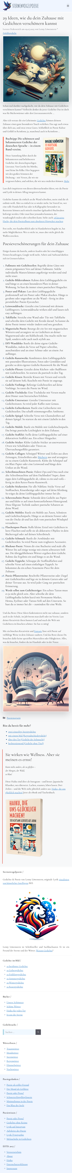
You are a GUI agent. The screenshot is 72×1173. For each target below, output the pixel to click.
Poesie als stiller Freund (18, 1084)
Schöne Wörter (14, 1006)
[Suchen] (38, 1032)
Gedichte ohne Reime (17, 1122)
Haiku (10, 1160)
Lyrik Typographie (15, 1134)
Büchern (42, 457)
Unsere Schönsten (15, 1002)
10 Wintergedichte (15, 982)
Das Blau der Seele (15, 1105)
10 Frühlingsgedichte (16, 974)
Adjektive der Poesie (16, 1130)
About (10, 1156)
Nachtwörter (13, 1069)
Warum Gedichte (44, 950)
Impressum (12, 1168)
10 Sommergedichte (16, 978)
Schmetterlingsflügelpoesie (19, 1097)
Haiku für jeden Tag (16, 1010)
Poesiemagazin (14, 717)
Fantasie (38, 631)
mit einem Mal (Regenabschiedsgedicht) (27, 735)
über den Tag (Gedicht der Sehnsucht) (26, 739)
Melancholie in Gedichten (19, 1138)
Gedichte (41, 120)
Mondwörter (12, 1052)
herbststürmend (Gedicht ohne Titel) (26, 743)
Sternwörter (12, 1056)
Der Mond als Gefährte (17, 1089)
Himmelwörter (14, 1065)
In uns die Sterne (15, 1014)
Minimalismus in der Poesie (20, 1101)
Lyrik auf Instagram (16, 1126)
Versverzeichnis (14, 1152)
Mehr (66, 181)
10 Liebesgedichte (15, 970)
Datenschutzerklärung (17, 1164)
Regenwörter (13, 1061)
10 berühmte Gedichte (17, 966)
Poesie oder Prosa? (15, 1093)
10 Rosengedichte (15, 986)
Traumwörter (13, 1048)
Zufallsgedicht (9, 33)
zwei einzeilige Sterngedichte (22, 731)
